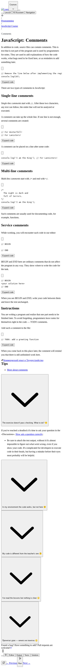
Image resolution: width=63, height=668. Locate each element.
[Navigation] (2, 13)
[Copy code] (2, 68)
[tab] (8, 12)
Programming (7, 21)
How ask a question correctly (29, 434)
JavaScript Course (9, 26)
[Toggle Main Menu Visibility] (19, 10)
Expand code (7, 82)
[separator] (31, 651)
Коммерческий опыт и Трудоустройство (23, 360)
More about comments (17, 370)
